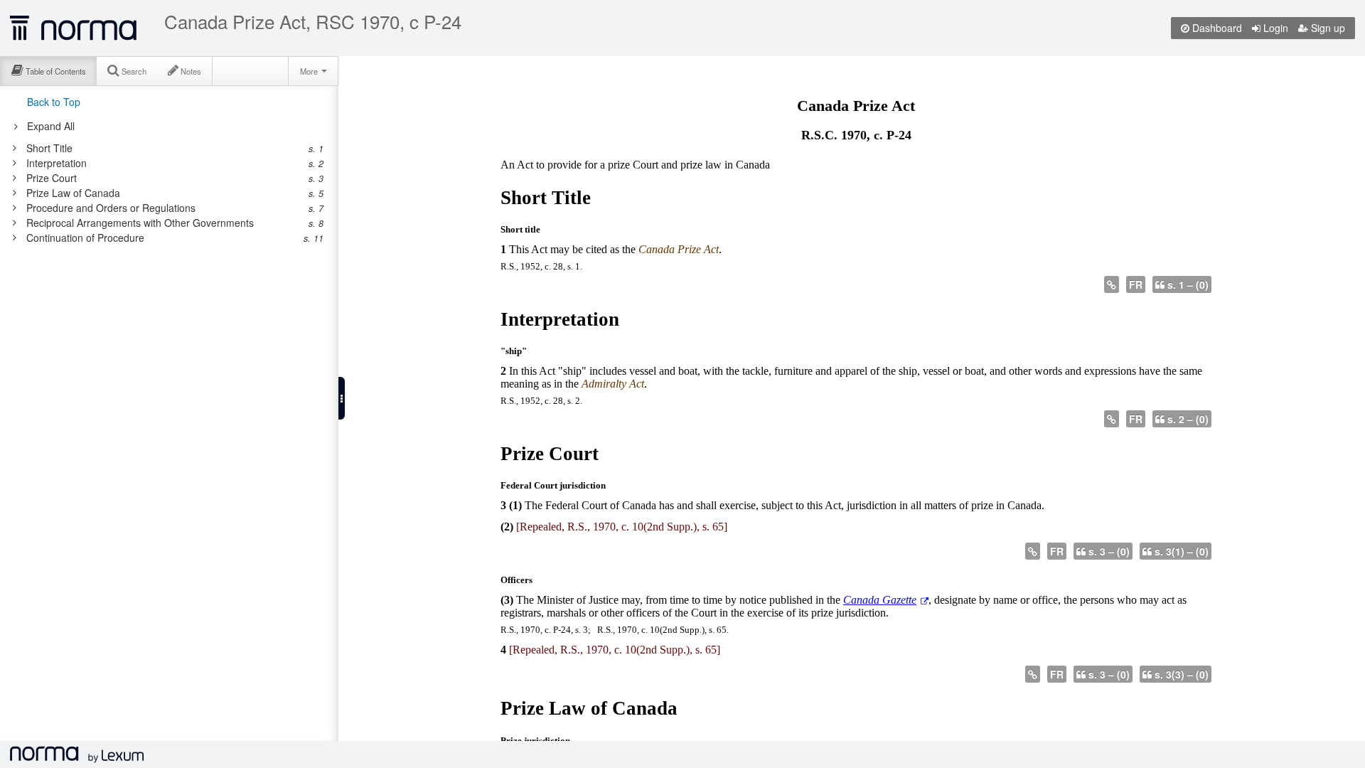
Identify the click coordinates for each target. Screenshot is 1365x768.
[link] (161, 148)
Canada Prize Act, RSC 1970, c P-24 (312, 21)
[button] (341, 398)
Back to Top (53, 102)
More (310, 71)
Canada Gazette (879, 600)
